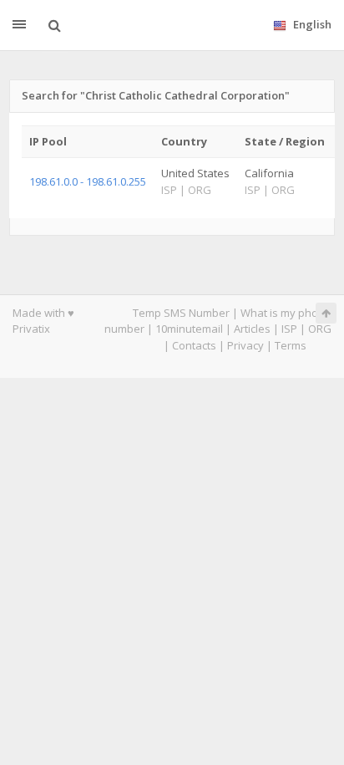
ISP (289, 328)
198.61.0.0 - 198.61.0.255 (87, 181)
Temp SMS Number (181, 312)
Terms (290, 345)
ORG (319, 328)
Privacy (245, 345)
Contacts (194, 345)
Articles (252, 328)
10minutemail (189, 328)
